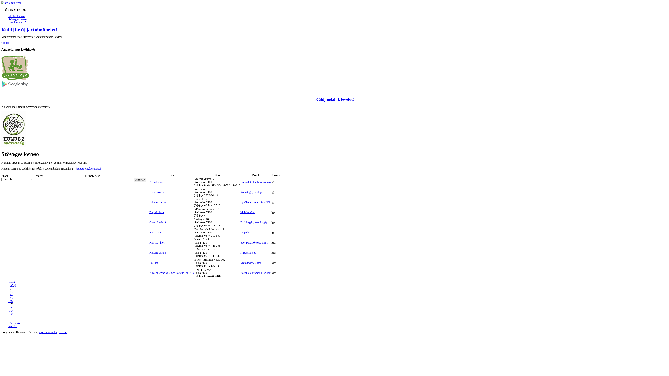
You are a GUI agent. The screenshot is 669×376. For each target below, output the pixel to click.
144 (10, 294)
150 (10, 313)
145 (10, 298)
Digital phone (156, 212)
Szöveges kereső (17, 19)
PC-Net (153, 262)
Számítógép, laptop (251, 192)
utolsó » (12, 326)
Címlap (5, 42)
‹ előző (12, 285)
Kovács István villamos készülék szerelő (171, 272)
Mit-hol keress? (16, 16)
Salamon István (157, 202)
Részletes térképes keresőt (88, 168)
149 (10, 310)
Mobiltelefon (247, 212)
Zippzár (244, 232)
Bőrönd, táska (248, 182)
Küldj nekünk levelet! (334, 99)
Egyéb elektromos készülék (255, 202)
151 (10, 316)
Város (39, 175)
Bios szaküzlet (157, 192)
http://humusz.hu (48, 332)
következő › (14, 323)
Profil (4, 175)
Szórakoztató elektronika (254, 242)
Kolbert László (157, 252)
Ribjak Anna (156, 232)
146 (10, 301)
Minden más (264, 182)
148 (10, 307)
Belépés (63, 332)
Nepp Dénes (156, 182)
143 (10, 291)
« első (11, 282)
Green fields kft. (158, 222)
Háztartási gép (248, 252)
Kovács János (157, 242)
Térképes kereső (17, 22)
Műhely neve (92, 175)
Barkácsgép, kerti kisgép (253, 222)
